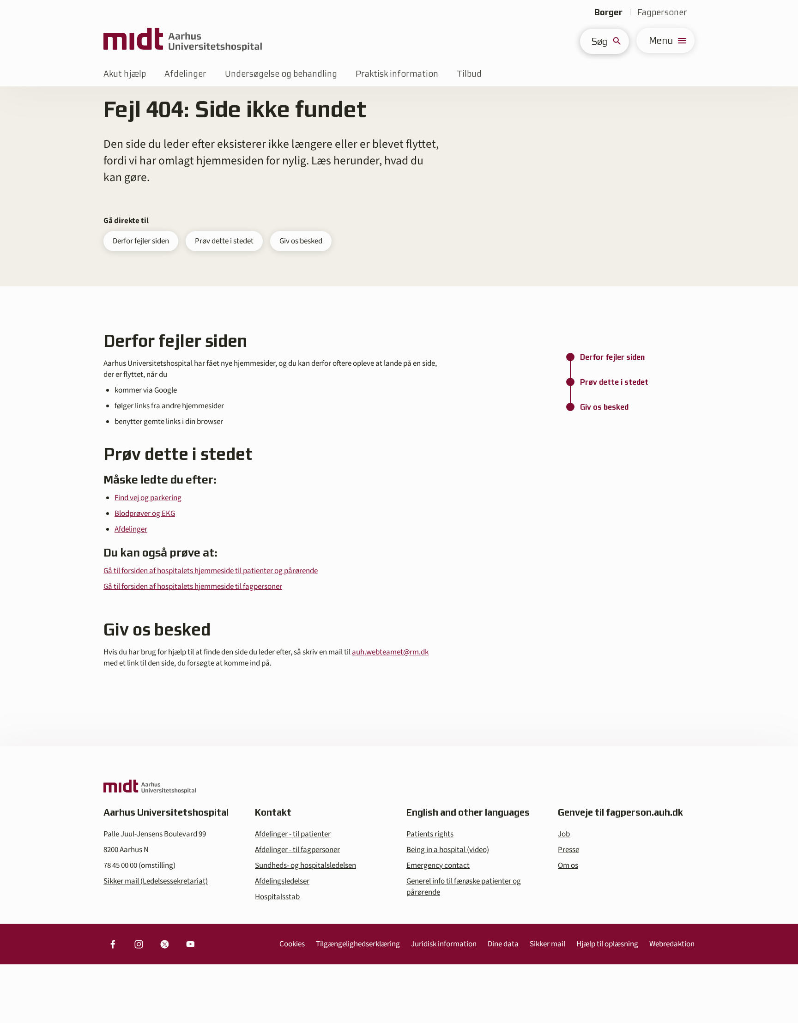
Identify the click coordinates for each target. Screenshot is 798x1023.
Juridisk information (444, 944)
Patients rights (429, 834)
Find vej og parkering (148, 497)
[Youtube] (190, 944)
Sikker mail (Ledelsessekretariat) (155, 881)
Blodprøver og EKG (145, 513)
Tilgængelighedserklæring (358, 944)
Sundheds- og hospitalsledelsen (305, 865)
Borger (608, 12)
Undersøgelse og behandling (281, 73)
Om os (568, 865)
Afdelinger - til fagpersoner (297, 849)
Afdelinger (185, 73)
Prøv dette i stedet (224, 241)
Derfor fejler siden (141, 241)
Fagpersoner (662, 12)
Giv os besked (300, 241)
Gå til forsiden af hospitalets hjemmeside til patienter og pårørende (210, 570)
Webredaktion (672, 944)
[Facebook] (112, 944)
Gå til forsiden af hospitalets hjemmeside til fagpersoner (192, 586)
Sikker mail (547, 944)
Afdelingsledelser (282, 881)
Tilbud (469, 73)
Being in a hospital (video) (447, 849)
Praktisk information (397, 73)
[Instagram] (138, 944)
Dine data (503, 944)
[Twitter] (164, 944)
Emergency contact (438, 865)
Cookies (292, 944)
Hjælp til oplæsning (607, 944)
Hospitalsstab (277, 896)
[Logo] (182, 40)
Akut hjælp (124, 73)
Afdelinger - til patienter (293, 834)
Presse (568, 849)
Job (564, 834)
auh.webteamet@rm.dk (390, 652)
